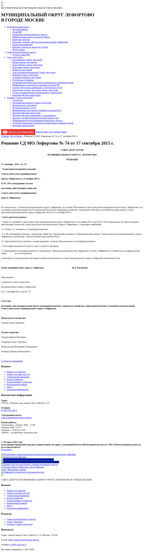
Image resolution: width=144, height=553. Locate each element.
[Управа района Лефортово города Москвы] (22, 467)
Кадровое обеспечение (23, 125)
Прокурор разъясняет (22, 44)
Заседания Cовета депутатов (26, 67)
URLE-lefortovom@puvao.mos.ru (16, 417)
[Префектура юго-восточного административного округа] (29, 464)
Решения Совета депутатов (25, 75)
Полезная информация (17, 389)
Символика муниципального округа (29, 34)
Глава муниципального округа (21, 52)
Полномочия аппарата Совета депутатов (31, 103)
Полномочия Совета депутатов (27, 60)
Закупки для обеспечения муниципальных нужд (35, 118)
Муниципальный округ (18, 27)
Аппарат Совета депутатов (20, 98)
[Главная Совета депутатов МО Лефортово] (2, 5)
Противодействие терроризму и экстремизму (34, 115)
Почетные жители (21, 39)
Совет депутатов (15, 57)
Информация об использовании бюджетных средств (37, 120)
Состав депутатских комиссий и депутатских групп (37, 87)
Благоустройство (15, 379)
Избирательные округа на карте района (31, 37)
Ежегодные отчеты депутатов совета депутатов (35, 90)
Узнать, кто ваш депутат (18, 374)
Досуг (10, 387)
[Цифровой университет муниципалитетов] (22, 472)
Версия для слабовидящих (21, 132)
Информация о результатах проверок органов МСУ (37, 110)
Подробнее (6, 449)
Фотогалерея (18, 49)
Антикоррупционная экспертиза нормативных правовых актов (42, 82)
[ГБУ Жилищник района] (13, 469)
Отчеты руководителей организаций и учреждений (37, 92)
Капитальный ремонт (17, 384)
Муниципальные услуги (24, 108)
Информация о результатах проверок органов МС (36, 85)
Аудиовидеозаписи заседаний (26, 77)
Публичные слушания (23, 80)
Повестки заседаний (22, 70)
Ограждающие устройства (19, 382)
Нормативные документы (24, 62)
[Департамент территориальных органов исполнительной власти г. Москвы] (38, 454)
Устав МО (17, 32)
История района (20, 29)
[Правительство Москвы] (13, 457)
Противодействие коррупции (26, 95)
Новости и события (16, 372)
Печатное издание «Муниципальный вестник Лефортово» (40, 42)
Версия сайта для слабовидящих (51, 132)
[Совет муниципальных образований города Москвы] (27, 459)
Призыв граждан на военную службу (30, 47)
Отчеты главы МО (21, 55)
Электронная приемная (18, 377)
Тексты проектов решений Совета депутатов (33, 72)
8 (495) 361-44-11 (9, 410)
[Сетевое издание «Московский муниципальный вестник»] (30, 462)
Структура (17, 100)
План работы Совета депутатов (27, 65)
